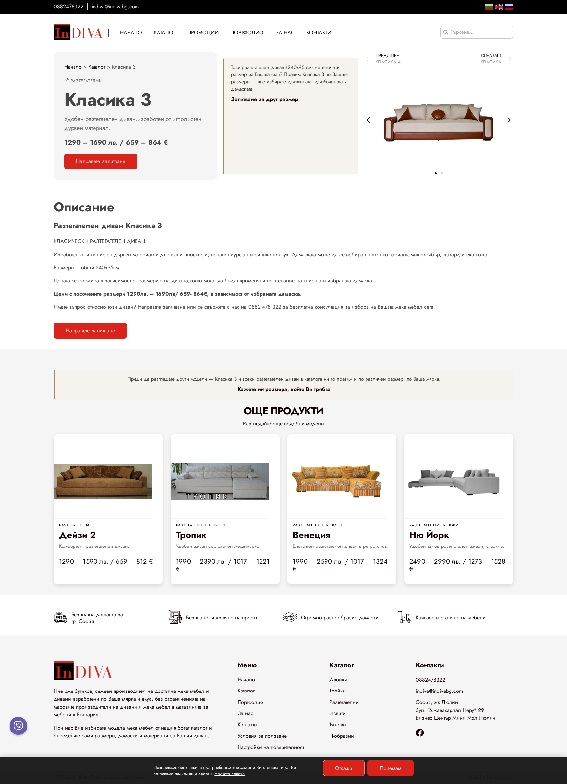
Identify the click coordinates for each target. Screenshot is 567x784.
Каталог (96, 67)
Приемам (391, 768)
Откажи (344, 768)
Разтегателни (86, 81)
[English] (499, 6)
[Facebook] (420, 733)
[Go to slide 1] (436, 173)
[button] (368, 120)
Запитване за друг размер (264, 99)
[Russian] (509, 6)
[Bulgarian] (489, 6)
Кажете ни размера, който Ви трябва (284, 389)
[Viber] (18, 726)
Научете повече (229, 773)
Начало (73, 67)
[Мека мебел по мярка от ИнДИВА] (78, 32)
